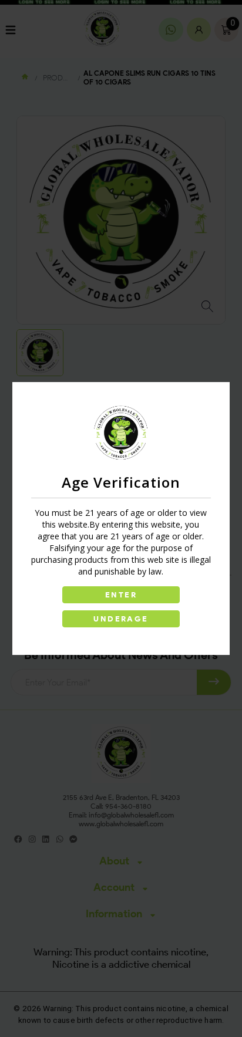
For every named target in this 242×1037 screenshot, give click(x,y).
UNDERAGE (120, 618)
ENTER (121, 594)
